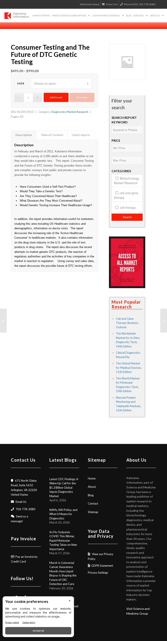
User (20, 83)
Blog (91, 495)
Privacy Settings (98, 572)
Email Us (21, 501)
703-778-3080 (25, 509)
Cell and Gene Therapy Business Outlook (127, 323)
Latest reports (81, 135)
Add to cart (56, 97)
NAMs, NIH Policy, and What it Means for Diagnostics (63, 514)
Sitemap (93, 512)
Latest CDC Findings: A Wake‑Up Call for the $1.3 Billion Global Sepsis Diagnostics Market (63, 487)
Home (91, 478)
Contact (93, 503)
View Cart (112, 4)
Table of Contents (52, 135)
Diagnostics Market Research (69, 112)
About (92, 486)
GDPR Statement (102, 565)
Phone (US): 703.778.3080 (139, 4)
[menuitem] (41, 15)
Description (23, 135)
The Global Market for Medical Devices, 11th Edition (129, 368)
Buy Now (82, 97)
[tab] (23, 135)
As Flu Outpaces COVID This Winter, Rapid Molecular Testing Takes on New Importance (63, 540)
